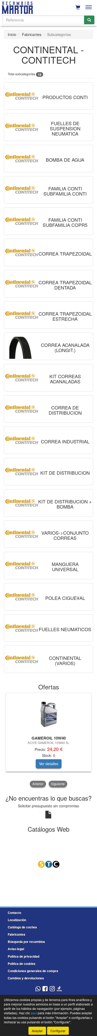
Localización (17, 920)
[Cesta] (78, 7)
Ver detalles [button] (48, 763)
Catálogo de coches (22, 927)
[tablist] (48, 740)
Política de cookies (21, 963)
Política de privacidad (23, 956)
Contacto (14, 912)
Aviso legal (16, 948)
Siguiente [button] (58, 783)
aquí (34, 1013)
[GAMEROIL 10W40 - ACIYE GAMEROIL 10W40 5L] (48, 713)
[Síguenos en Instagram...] (52, 989)
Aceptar (37, 1030)
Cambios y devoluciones (26, 978)
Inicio (12, 34)
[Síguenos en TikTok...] (59, 989)
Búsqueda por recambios (26, 941)
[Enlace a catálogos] (48, 864)
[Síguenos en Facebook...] (45, 989)
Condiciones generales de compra (33, 970)
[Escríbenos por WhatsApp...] (38, 989)
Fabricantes (31, 34)
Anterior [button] (37, 783)
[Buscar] (89, 20)
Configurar (57, 1030)
